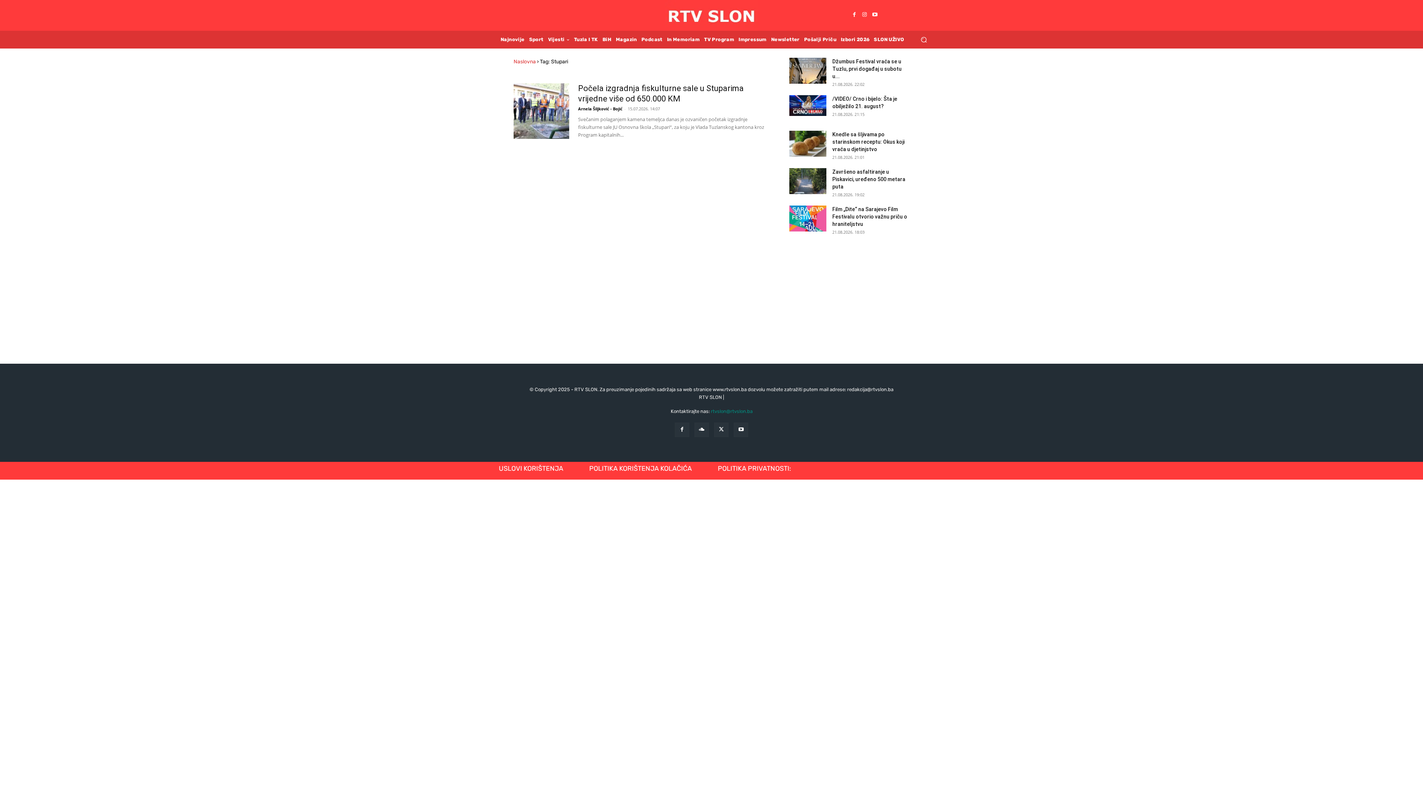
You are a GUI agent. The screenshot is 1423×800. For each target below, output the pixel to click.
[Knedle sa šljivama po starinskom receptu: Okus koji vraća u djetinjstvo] (807, 144)
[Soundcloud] (701, 430)
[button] (923, 39)
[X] (721, 430)
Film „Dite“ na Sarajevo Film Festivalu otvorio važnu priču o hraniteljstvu (869, 216)
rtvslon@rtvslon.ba (732, 411)
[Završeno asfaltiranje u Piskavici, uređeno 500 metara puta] (807, 181)
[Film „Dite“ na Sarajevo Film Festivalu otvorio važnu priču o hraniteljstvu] (807, 218)
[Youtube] (875, 15)
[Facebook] (854, 15)
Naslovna (525, 62)
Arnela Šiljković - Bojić (600, 108)
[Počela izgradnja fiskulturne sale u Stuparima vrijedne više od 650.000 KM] (541, 111)
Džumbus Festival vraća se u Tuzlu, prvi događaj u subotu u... (867, 69)
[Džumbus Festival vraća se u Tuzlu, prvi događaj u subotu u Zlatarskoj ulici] (807, 71)
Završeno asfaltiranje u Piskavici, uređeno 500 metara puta (868, 179)
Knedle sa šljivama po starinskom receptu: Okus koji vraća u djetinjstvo (868, 141)
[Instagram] (864, 15)
